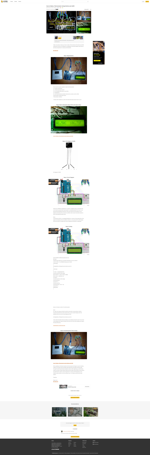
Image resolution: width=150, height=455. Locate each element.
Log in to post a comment (75, 436)
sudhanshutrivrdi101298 (66, 431)
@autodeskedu (96, 444)
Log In (143, 1)
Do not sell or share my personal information (82, 453)
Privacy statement (67, 453)
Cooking (75, 442)
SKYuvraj (48, 7)
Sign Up (147, 1)
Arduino (55, 7)
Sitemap (84, 446)
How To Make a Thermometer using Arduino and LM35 (63, 136)
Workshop (69, 443)
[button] (90, 9)
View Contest (87, 386)
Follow (60, 38)
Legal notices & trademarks (94, 453)
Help (83, 444)
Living (74, 443)
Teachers (19, 1)
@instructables (96, 442)
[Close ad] (104, 41)
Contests (15, 1)
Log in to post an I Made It (75, 397)
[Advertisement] (99, 52)
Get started (84, 443)
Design (69, 444)
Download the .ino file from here (59, 325)
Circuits (52, 7)
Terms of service (61, 453)
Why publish (84, 442)
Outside (75, 444)
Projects (11, 1)
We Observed (58, 41)
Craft (69, 446)
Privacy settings (73, 453)
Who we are (84, 447)
